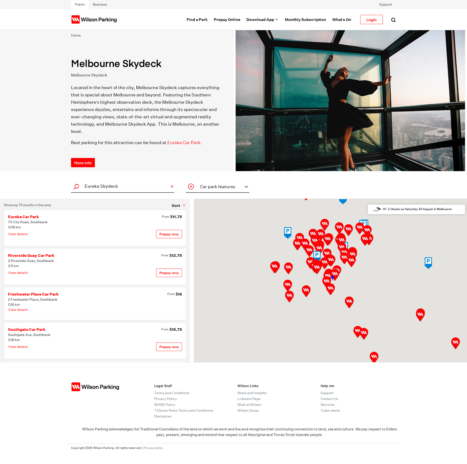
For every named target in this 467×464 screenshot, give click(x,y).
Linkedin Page (248, 399)
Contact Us (329, 399)
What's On (341, 19)
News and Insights (252, 393)
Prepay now (169, 234)
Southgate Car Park (26, 329)
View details (18, 234)
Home (76, 35)
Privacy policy (153, 448)
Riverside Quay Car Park (31, 255)
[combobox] (122, 186)
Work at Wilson (249, 405)
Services (327, 405)
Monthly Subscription (305, 19)
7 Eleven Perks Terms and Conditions (183, 410)
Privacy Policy (165, 399)
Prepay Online (227, 19)
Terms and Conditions (171, 393)
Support (385, 4)
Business (100, 4)
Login (371, 19)
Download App (260, 19)
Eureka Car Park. (184, 142)
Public (80, 4)
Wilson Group (248, 410)
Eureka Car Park (23, 216)
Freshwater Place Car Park (33, 294)
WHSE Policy (164, 405)
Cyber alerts (330, 410)
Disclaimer (162, 416)
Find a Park (197, 19)
